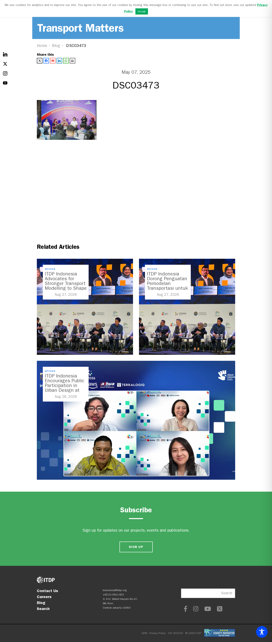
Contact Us (47, 590)
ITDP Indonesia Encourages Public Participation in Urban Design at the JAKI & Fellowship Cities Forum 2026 (64, 390)
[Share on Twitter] (39, 60)
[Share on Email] (53, 60)
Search (43, 608)
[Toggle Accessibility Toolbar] (262, 632)
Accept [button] (142, 11)
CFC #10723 (175, 633)
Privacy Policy (157, 633)
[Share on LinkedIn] (59, 60)
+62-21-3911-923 (113, 594)
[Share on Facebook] (46, 60)
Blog (56, 45)
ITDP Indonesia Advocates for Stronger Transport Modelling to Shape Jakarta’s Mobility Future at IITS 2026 (66, 286)
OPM (144, 633)
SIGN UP (136, 547)
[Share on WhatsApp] (66, 60)
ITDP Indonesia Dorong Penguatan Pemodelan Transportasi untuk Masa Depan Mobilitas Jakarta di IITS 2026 (167, 288)
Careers (44, 596)
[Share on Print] (72, 60)
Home (42, 45)
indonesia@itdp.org (115, 590)
